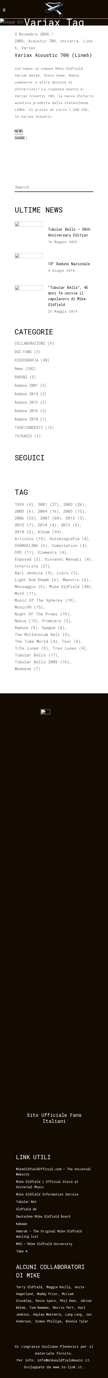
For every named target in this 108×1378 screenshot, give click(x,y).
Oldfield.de (26, 1209)
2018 (24, 531)
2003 (24, 511)
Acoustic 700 (42, 40)
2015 (70, 524)
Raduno (26, 627)
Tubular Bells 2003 (42, 661)
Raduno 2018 (26, 419)
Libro (67, 572)
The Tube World (36, 641)
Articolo (30, 538)
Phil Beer (68, 1300)
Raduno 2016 (26, 410)
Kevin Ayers (46, 1300)
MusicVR (29, 607)
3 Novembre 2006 (32, 34)
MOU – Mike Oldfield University (44, 1244)
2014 (47, 524)
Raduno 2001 (26, 385)
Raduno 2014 (26, 393)
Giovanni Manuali (68, 559)
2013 (24, 524)
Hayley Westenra (47, 1314)
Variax (28, 47)
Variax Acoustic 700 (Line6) (53, 55)
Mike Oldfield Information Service (47, 1194)
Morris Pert (63, 1307)
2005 (73, 511)
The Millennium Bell (42, 634)
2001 (48, 504)
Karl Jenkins (33, 572)
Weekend (27, 668)
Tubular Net (26, 1201)
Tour (71, 641)
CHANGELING (31, 545)
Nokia (26, 620)
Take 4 (21, 1251)
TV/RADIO (23, 435)
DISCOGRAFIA (27, 360)
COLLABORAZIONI (30, 343)
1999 (24, 504)
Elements (52, 552)
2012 (75, 518)
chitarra (69, 40)
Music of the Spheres (44, 600)
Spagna (53, 627)
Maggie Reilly (58, 1287)
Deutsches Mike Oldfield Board (43, 1216)
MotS (25, 593)
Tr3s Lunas (31, 648)
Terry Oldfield (29, 1287)
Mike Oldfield (70, 586)
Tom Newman (39, 1307)
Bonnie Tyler (77, 1321)
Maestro (76, 579)
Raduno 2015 (26, 402)
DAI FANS (23, 351)
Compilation (69, 545)
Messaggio (30, 586)
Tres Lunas (69, 648)
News (19, 131)
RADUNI (21, 376)
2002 (73, 504)
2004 (48, 511)
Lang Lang (73, 1314)
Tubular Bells (36, 655)
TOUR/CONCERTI (29, 427)
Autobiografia (69, 538)
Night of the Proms (42, 613)
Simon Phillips (48, 1321)
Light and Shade (36, 579)
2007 (50, 518)
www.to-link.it (67, 1367)
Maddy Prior (47, 1294)
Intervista (32, 566)
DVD (24, 552)
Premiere (56, 620)
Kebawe (21, 1224)
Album (49, 531)
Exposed (28, 559)
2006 (19, 40)
